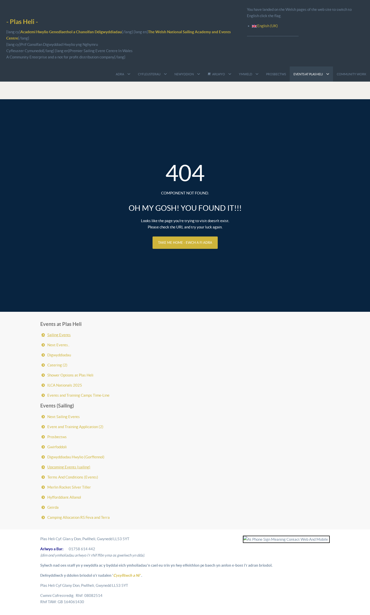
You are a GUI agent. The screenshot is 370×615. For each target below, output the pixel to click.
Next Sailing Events (63, 417)
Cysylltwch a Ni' (127, 575)
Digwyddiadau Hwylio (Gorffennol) (75, 457)
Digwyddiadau (59, 355)
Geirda (53, 507)
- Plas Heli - (22, 21)
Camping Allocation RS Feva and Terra (78, 517)
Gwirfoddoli (57, 447)
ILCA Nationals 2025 (64, 385)
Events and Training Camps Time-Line (78, 395)
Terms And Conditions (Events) (72, 477)
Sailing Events (59, 335)
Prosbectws (57, 437)
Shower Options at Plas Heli (70, 375)
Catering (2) (57, 365)
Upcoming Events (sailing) (68, 467)
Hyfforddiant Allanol (64, 497)
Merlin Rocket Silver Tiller (69, 487)
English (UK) (267, 26)
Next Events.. (58, 345)
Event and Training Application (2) (75, 427)
